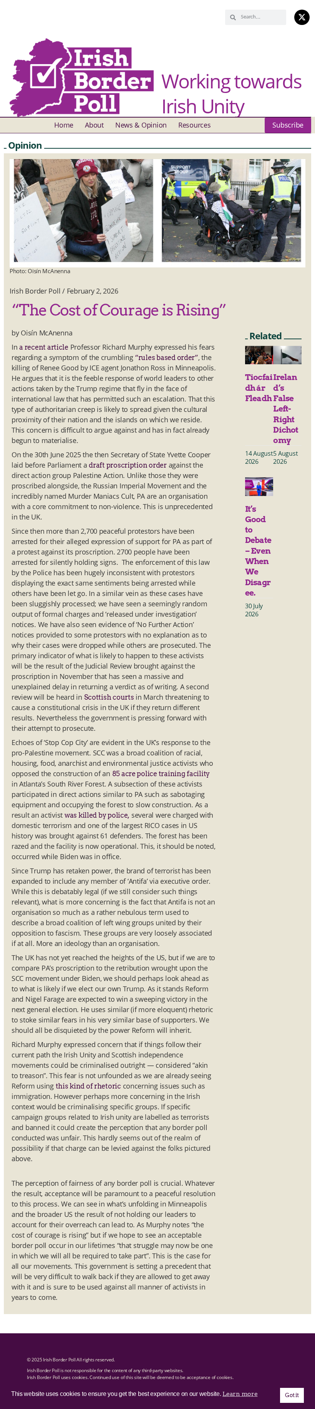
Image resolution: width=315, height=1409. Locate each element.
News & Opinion (141, 124)
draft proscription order (128, 465)
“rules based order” (166, 357)
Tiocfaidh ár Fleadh (258, 387)
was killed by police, (97, 815)
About (94, 124)
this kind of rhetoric (88, 1086)
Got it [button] (291, 1395)
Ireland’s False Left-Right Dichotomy (285, 408)
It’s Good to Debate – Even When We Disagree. (258, 550)
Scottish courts (109, 697)
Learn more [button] (239, 1393)
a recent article (43, 347)
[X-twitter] (302, 17)
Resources (194, 124)
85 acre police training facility (161, 774)
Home (63, 124)
